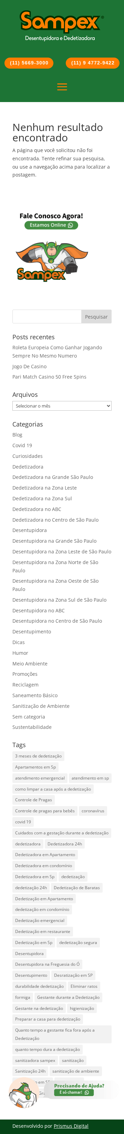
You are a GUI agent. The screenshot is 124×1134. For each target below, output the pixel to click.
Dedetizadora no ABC (36, 509)
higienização (82, 1008)
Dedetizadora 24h (65, 844)
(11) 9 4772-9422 (93, 63)
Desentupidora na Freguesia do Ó (47, 964)
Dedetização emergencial (39, 920)
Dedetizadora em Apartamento (45, 854)
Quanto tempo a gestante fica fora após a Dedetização (55, 1034)
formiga (22, 997)
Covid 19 (22, 445)
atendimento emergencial (40, 778)
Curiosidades (27, 456)
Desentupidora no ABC (38, 610)
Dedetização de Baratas (77, 888)
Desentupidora (29, 530)
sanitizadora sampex (35, 1060)
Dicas (18, 642)
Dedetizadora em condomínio (43, 866)
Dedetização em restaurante (42, 931)
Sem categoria (28, 716)
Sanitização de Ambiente (41, 706)
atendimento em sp (90, 778)
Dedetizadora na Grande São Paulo (52, 477)
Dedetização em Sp (33, 942)
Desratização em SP (73, 975)
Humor (20, 653)
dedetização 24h (31, 888)
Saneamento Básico (35, 695)
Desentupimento (31, 631)
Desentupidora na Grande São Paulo (54, 541)
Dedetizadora (27, 466)
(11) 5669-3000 (29, 63)
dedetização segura (78, 942)
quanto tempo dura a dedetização (47, 1049)
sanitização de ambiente (75, 1071)
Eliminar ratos (84, 986)
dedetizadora (28, 844)
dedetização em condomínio (42, 909)
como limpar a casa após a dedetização (53, 789)
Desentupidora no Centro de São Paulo (57, 621)
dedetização (73, 877)
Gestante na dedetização (39, 1008)
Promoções (25, 674)
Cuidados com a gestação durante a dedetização (61, 833)
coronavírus (93, 811)
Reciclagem (25, 684)
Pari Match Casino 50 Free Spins (49, 376)
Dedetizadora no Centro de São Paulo (55, 519)
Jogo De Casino (29, 366)
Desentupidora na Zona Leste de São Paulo (61, 551)
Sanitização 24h (30, 1071)
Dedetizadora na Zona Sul (42, 498)
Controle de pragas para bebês (45, 811)
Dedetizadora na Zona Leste (44, 487)
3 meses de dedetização (38, 756)
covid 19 (23, 822)
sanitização (73, 1060)
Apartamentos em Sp (35, 767)
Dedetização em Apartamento (44, 899)
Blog (17, 434)
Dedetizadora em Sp (34, 877)
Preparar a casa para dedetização (47, 1019)
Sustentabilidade (32, 727)
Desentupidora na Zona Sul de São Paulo (59, 599)
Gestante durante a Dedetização (68, 997)
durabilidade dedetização (39, 986)
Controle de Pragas (33, 800)
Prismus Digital (71, 1126)
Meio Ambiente (30, 663)
